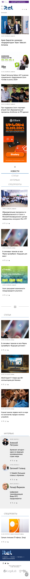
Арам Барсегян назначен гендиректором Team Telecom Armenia (13, 42)
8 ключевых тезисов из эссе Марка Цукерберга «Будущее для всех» (14, 253)
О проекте (5, 557)
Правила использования (8, 558)
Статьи (13, 248)
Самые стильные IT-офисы (17, 534)
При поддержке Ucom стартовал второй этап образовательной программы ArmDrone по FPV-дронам (14, 110)
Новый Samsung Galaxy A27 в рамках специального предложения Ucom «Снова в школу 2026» (14, 77)
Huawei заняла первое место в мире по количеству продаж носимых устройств (14, 414)
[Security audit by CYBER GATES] (23, 571)
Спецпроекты (15, 184)
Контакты (20, 557)
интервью (15, 180)
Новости (13, 36)
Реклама (12, 557)
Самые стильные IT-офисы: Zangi (13, 537)
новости (15, 171)
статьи (15, 176)
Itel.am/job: (4, 12)
